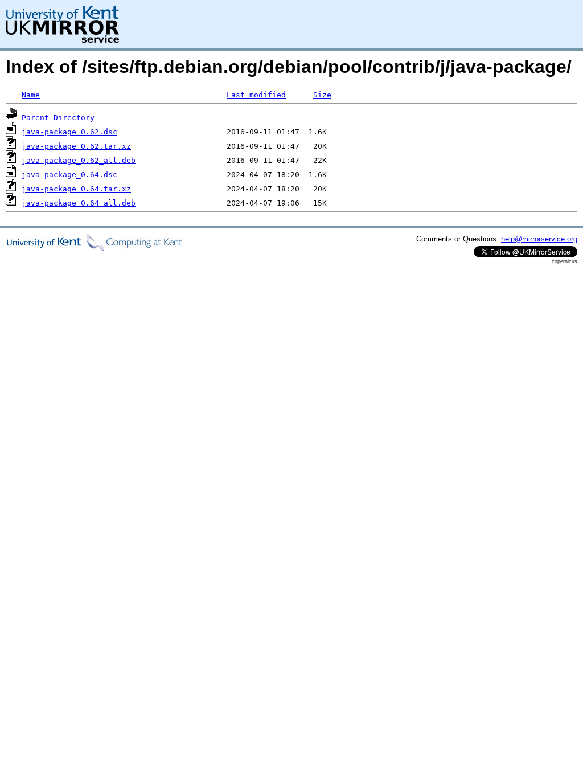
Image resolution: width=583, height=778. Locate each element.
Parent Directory (58, 117)
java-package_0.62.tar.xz (76, 146)
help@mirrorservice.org (539, 239)
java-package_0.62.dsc (69, 132)
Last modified (256, 95)
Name (31, 95)
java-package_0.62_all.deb (79, 160)
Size (322, 95)
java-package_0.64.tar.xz (76, 189)
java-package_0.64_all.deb (79, 203)
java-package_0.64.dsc (69, 174)
